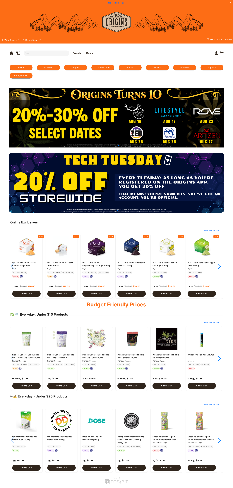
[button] (26, 247)
